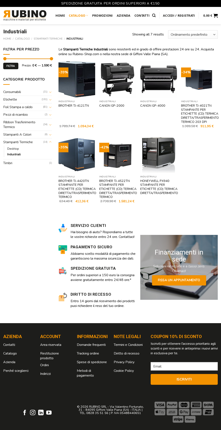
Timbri (7, 163)
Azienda (124, 15)
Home (60, 15)
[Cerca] (154, 15)
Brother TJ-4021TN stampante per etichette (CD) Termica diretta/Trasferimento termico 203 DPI (200, 114)
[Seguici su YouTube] (49, 413)
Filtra (10, 66)
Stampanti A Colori (17, 134)
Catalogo (77, 15)
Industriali (14, 154)
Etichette (10, 99)
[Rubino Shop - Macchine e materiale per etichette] (24, 15)
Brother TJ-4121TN (73, 106)
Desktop (13, 148)
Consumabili (12, 92)
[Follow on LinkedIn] (41, 413)
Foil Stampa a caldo (18, 107)
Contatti (142, 15)
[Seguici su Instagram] (32, 413)
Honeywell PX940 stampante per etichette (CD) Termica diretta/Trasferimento (159, 187)
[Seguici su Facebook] (24, 413)
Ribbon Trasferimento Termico (19, 124)
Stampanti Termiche (48, 39)
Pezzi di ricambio (15, 114)
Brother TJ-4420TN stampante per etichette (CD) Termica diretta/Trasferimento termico (77, 189)
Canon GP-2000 (111, 106)
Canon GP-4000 (152, 106)
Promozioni (102, 15)
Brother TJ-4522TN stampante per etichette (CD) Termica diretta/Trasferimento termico (118, 189)
